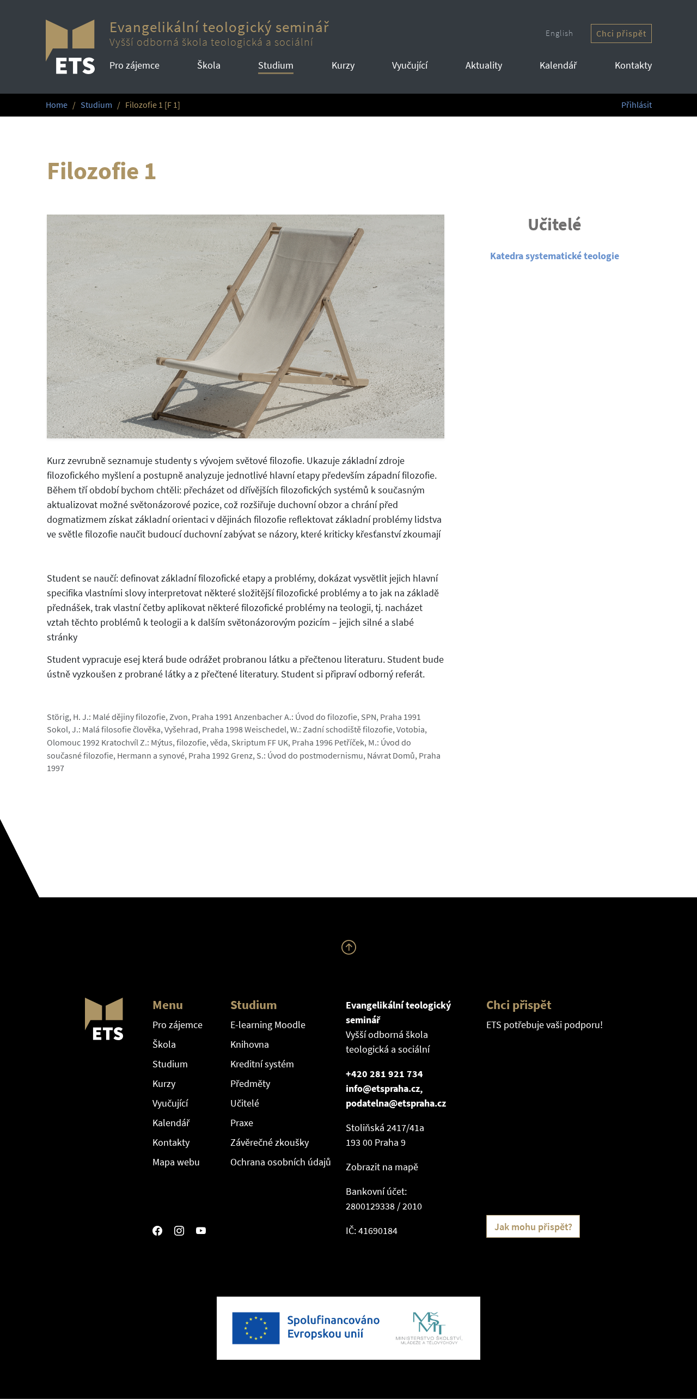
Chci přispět (621, 33)
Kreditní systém (262, 1064)
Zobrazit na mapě (382, 1166)
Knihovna (249, 1044)
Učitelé (244, 1103)
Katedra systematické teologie (554, 255)
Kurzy (343, 65)
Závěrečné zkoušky (269, 1142)
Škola (209, 65)
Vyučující (409, 65)
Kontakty (633, 65)
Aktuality (484, 65)
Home (57, 105)
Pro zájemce (134, 65)
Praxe (241, 1122)
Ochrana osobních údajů (280, 1162)
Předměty (250, 1083)
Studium (276, 65)
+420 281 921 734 (384, 1073)
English (559, 33)
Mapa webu (176, 1162)
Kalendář (558, 65)
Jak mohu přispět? (533, 1226)
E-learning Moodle (267, 1024)
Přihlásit (636, 105)
